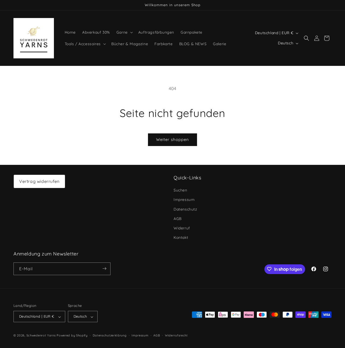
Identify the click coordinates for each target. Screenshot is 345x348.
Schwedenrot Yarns (41, 336)
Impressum (184, 199)
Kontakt (181, 237)
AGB (178, 218)
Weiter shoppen (172, 139)
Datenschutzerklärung (110, 335)
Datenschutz (185, 209)
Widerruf (182, 228)
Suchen (180, 190)
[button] (124, 32)
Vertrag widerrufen (39, 181)
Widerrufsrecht (176, 335)
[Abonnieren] (104, 268)
